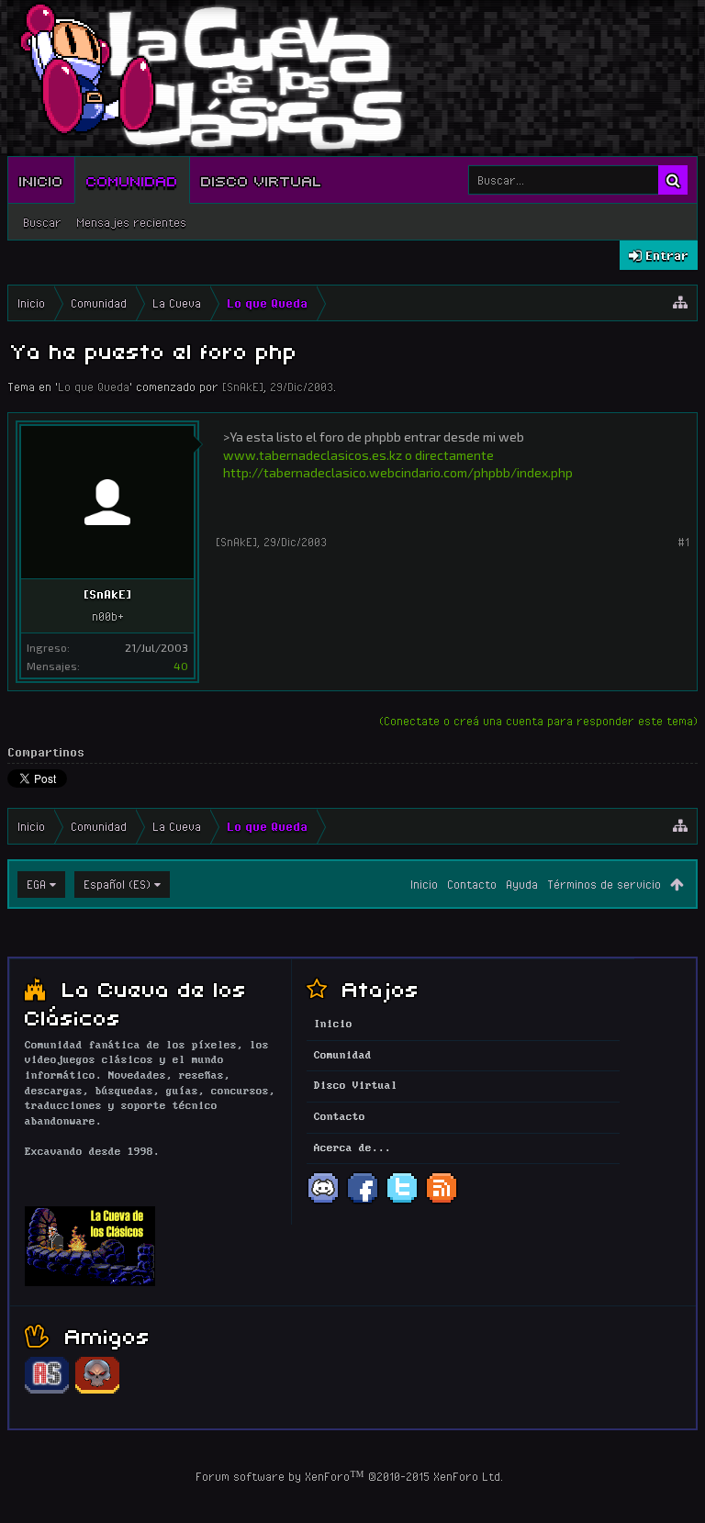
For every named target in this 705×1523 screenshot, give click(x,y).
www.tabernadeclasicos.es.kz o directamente (358, 455)
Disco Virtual (261, 180)
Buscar (42, 222)
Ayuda (522, 884)
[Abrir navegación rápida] (680, 303)
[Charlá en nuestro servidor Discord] (323, 1201)
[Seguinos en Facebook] (362, 1201)
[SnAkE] (242, 386)
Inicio (41, 180)
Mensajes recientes (131, 222)
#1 (683, 541)
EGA (36, 884)
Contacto (472, 884)
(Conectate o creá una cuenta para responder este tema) (538, 720)
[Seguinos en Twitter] (402, 1201)
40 (180, 665)
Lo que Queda (93, 386)
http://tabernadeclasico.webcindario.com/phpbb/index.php (398, 472)
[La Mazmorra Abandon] (97, 1390)
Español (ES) (117, 884)
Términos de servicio (604, 884)
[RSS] (441, 1201)
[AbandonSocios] (47, 1390)
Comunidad (132, 180)
